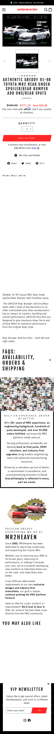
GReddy (27, 98)
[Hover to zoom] (27, 30)
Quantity (27, 123)
